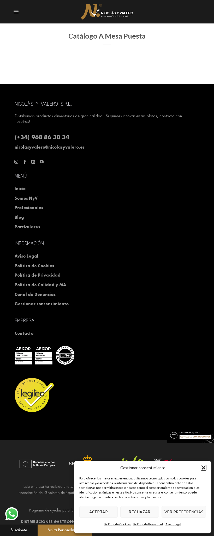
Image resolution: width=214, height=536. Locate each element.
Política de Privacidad (148, 524)
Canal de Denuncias (35, 294)
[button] (19, 530)
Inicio (20, 188)
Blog (19, 217)
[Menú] (12, 11)
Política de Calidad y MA (40, 285)
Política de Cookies (117, 524)
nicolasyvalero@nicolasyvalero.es (50, 147)
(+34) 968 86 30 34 (42, 137)
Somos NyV (26, 198)
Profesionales (29, 207)
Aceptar (98, 511)
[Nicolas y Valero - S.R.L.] (107, 12)
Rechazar (140, 511)
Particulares (27, 227)
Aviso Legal (26, 256)
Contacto (24, 333)
